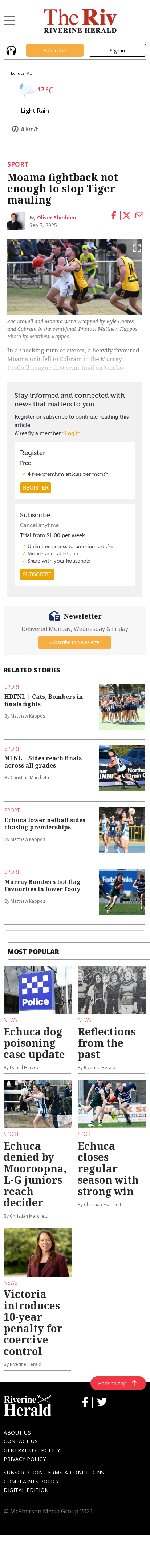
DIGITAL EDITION (26, 1490)
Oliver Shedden (56, 217)
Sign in (117, 50)
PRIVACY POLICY (25, 1459)
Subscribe (55, 50)
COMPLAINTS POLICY (31, 1481)
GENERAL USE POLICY (32, 1450)
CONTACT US (21, 1441)
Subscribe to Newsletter (75, 642)
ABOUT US (17, 1432)
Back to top (112, 1383)
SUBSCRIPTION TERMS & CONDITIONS (54, 1472)
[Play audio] (10, 49)
